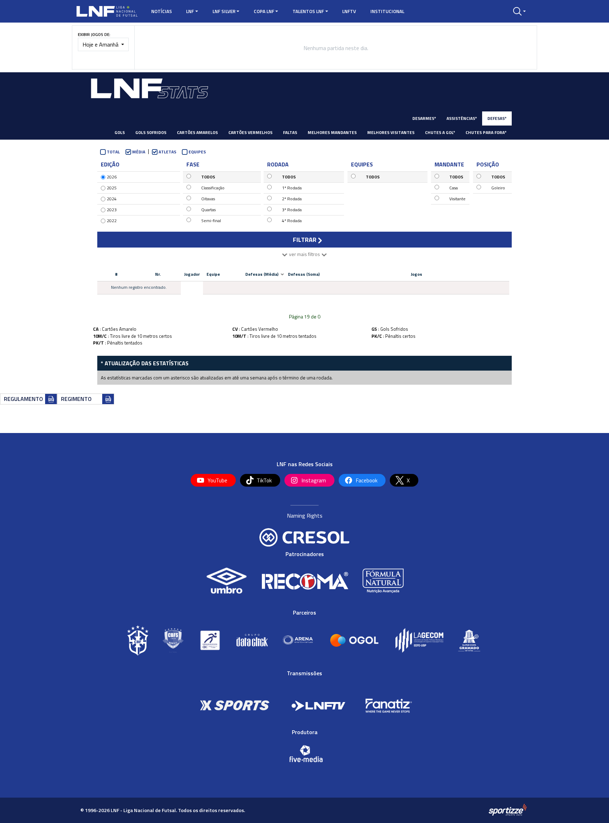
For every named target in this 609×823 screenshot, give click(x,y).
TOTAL (113, 151)
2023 (112, 209)
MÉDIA (138, 151)
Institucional (387, 11)
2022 (112, 220)
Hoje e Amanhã (101, 44)
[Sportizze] (508, 810)
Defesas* (496, 118)
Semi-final (211, 220)
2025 (112, 187)
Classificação (212, 187)
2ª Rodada (292, 198)
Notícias (161, 11)
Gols (120, 132)
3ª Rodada (292, 209)
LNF (190, 11)
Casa (453, 187)
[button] (519, 11)
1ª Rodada (292, 187)
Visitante (457, 198)
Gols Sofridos (150, 132)
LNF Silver (224, 11)
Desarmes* (424, 118)
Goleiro (498, 187)
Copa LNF (264, 11)
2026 (112, 176)
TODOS (208, 176)
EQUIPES (197, 151)
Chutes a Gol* (440, 132)
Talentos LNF (308, 11)
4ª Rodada (292, 220)
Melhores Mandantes (332, 132)
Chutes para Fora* (486, 132)
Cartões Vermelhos (250, 132)
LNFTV (349, 11)
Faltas (290, 132)
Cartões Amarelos (197, 132)
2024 (112, 198)
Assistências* (462, 118)
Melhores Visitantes (390, 132)
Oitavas (208, 198)
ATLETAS (167, 151)
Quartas (208, 209)
